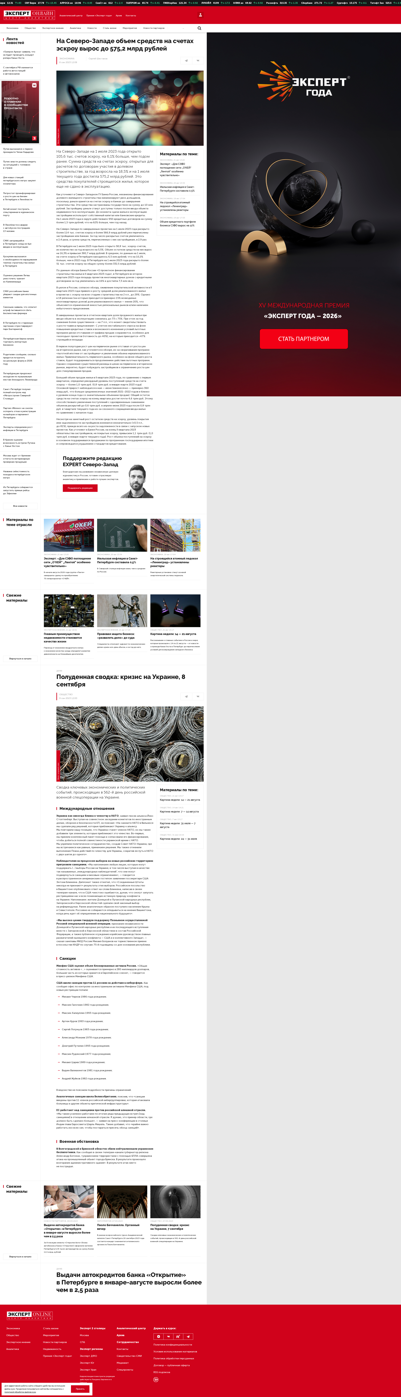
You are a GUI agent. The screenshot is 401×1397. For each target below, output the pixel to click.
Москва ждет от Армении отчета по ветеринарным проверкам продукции (17, 458)
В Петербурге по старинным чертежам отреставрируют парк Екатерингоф (18, 326)
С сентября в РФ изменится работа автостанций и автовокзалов (18, 70)
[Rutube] (178, 1336)
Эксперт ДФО (88, 1355)
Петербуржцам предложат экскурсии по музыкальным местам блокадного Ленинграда (20, 376)
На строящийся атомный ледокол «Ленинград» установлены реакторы (175, 206)
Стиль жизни (109, 28)
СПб (82, 1342)
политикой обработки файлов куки (20, 1392)
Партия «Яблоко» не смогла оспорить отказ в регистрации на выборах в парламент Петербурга (19, 413)
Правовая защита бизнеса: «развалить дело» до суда (116, 635)
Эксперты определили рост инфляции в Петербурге (18, 429)
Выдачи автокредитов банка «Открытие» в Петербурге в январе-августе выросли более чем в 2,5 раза (67, 1230)
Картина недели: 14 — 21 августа (173, 634)
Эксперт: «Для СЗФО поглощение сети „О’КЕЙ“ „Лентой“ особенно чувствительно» (175, 169)
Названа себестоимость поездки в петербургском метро (16, 474)
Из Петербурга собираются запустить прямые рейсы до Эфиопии (18, 490)
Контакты (131, 15)
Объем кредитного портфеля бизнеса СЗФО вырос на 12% (178, 223)
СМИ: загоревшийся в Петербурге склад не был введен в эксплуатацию (17, 243)
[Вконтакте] (168, 1336)
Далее (59, 671)
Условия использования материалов (175, 1351)
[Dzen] (159, 1336)
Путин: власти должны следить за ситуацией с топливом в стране (19, 164)
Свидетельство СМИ (129, 1355)
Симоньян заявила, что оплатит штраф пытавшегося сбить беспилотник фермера (20, 310)
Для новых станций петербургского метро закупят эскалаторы (19, 180)
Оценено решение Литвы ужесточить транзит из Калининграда (16, 278)
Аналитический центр (71, 15)
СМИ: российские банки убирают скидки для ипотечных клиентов (19, 294)
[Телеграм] (186, 60)
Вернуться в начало (20, 658)
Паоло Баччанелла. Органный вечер (118, 1226)
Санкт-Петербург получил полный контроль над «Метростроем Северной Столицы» (16, 394)
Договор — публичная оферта (172, 1365)
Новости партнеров (153, 28)
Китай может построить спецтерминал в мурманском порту (18, 212)
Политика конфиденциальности (173, 1344)
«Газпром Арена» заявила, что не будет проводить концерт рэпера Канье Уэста (19, 54)
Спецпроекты (125, 1369)
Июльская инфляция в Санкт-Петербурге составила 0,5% (177, 189)
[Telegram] (188, 1336)
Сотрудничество (128, 1342)
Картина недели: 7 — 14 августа (179, 811)
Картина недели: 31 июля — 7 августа (177, 825)
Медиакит (123, 1362)
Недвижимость (52, 1349)
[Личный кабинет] (200, 15)
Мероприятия (130, 28)
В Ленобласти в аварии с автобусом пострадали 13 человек (16, 228)
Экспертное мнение (53, 28)
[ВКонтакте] (198, 60)
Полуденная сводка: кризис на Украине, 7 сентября (169, 1226)
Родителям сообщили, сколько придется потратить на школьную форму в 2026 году (19, 359)
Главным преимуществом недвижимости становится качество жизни (63, 637)
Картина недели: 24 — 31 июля (178, 838)
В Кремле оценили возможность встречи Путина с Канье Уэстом (19, 442)
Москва (84, 1335)
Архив (119, 15)
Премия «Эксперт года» (99, 15)
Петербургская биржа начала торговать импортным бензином (18, 341)
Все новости (20, 506)
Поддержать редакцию (80, 488)
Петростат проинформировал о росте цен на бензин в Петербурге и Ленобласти (19, 196)
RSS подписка (162, 1372)
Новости (92, 28)
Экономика (12, 28)
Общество (30, 28)
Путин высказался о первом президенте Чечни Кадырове (18, 150)
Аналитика (75, 28)
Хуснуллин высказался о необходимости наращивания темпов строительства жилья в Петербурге (20, 261)
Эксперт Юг (87, 1362)
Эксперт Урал (88, 1369)
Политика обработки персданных (174, 1358)
